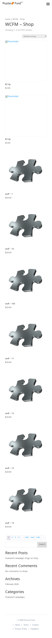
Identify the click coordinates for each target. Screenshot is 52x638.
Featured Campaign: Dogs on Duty (21, 558)
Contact (35, 625)
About (17, 625)
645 (38, 537)
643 (27, 537)
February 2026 (12, 584)
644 (32, 537)
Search (42, 544)
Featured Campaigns (15, 597)
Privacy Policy (21, 629)
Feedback (35, 629)
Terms (26, 625)
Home (7, 19)
